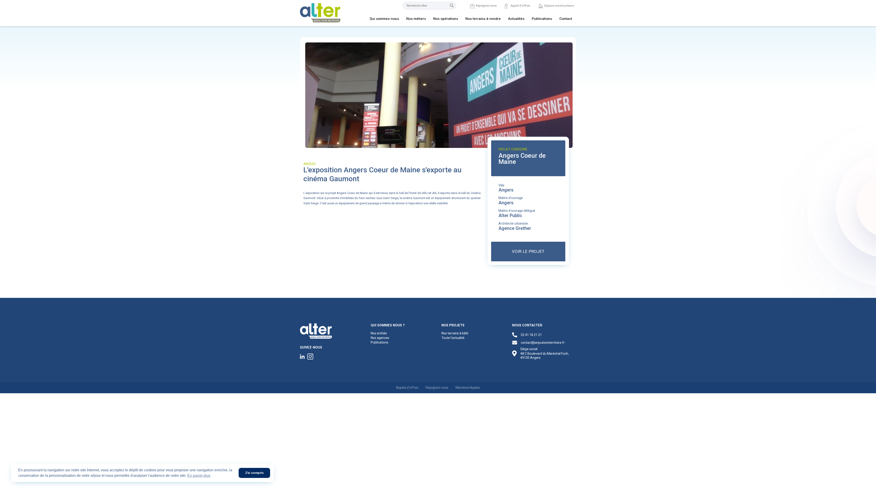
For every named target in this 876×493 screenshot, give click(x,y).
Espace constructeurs (559, 5)
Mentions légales (468, 387)
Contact (565, 19)
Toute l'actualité (452, 338)
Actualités (516, 19)
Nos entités (379, 333)
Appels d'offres (407, 387)
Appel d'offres (520, 5)
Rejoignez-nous (486, 5)
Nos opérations (445, 19)
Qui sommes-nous (384, 19)
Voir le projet (528, 251)
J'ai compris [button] (254, 473)
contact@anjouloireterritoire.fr (543, 342)
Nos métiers (416, 19)
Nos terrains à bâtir (455, 333)
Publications (542, 19)
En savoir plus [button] (198, 475)
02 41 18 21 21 (531, 335)
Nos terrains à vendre (483, 19)
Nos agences (380, 338)
